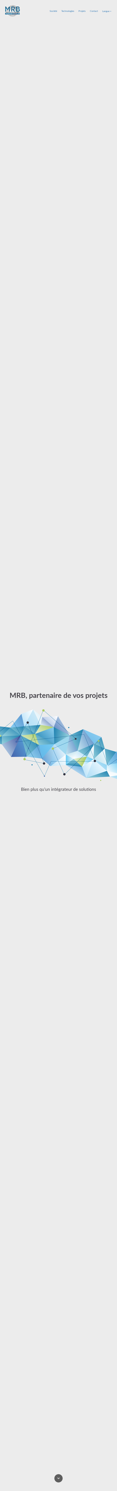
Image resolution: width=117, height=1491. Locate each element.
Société (53, 11)
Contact (94, 11)
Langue (105, 11)
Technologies (67, 11)
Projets (82, 11)
